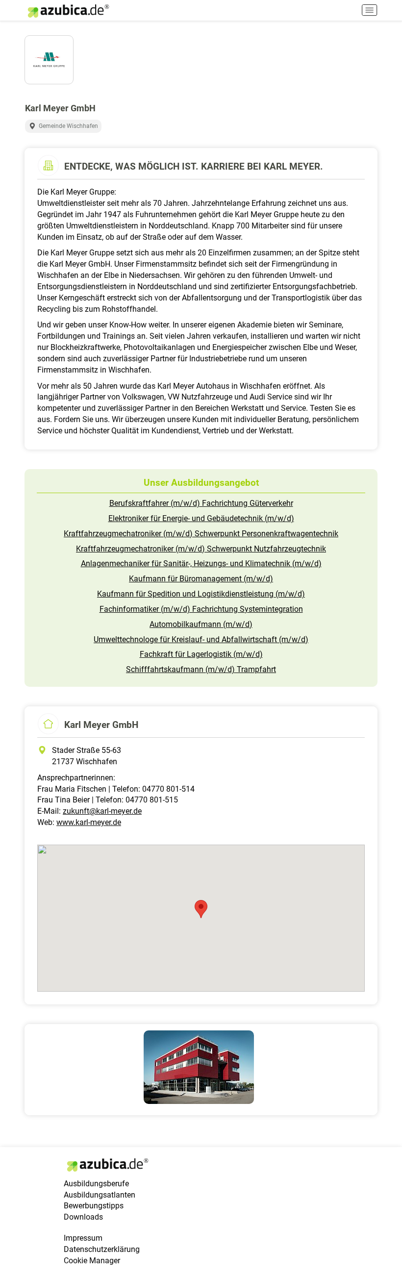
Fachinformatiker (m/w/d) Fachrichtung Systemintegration (201, 609)
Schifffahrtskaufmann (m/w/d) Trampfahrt (201, 669)
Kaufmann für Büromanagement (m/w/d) (201, 578)
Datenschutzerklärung (102, 1249)
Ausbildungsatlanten (99, 1195)
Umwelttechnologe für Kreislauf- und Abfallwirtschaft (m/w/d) (201, 639)
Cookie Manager (92, 1260)
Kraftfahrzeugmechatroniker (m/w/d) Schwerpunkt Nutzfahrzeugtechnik (201, 548)
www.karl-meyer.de (88, 822)
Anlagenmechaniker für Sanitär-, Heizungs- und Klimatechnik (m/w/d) (201, 563)
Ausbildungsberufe (96, 1183)
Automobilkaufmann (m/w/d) (201, 624)
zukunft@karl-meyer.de (102, 811)
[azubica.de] (68, 11)
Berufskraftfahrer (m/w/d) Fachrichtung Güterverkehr (201, 503)
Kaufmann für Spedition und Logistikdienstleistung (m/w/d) (201, 594)
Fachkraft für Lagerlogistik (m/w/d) (201, 654)
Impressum (83, 1238)
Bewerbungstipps (94, 1205)
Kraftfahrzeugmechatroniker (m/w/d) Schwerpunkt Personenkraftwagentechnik (201, 533)
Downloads (83, 1217)
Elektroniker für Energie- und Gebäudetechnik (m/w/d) (201, 518)
